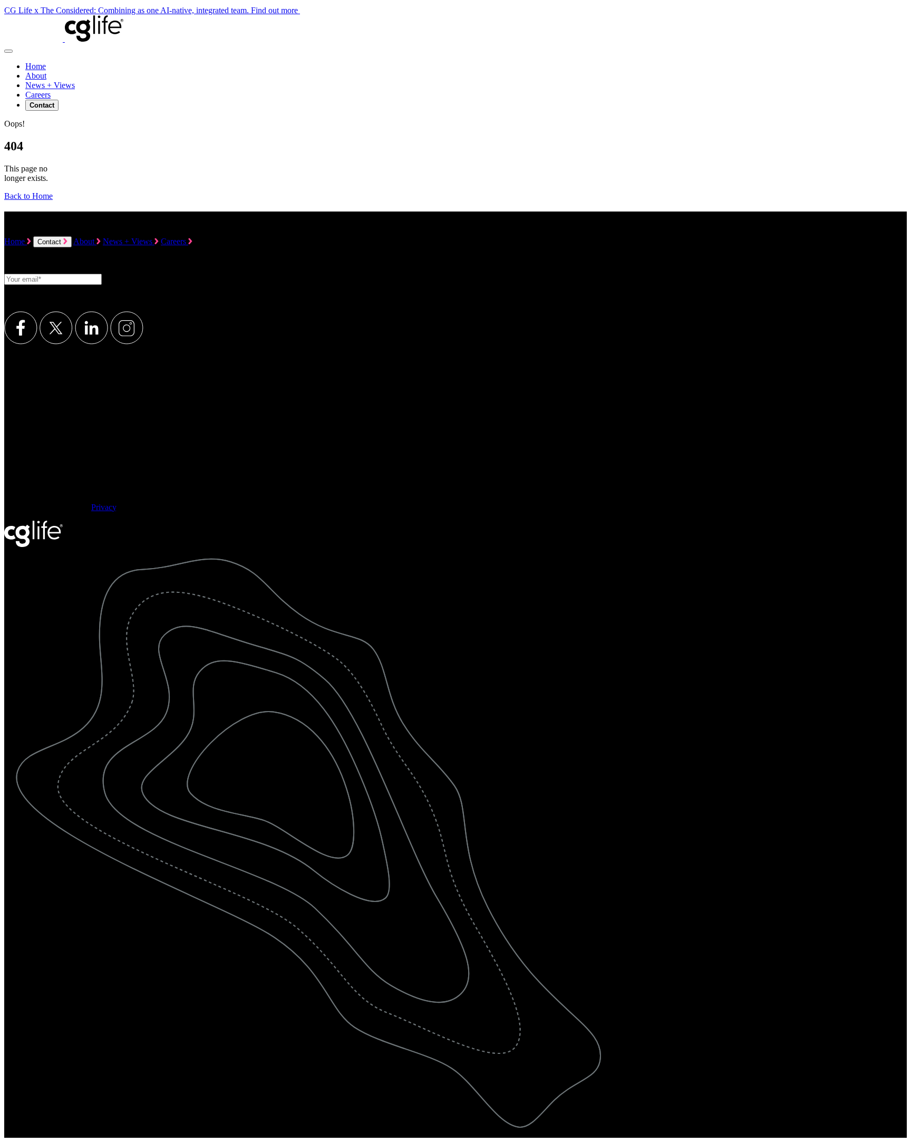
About (35, 75)
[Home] (63, 38)
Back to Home (28, 195)
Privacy (103, 507)
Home (35, 66)
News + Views (50, 85)
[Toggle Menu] (8, 51)
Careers (38, 94)
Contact (50, 242)
